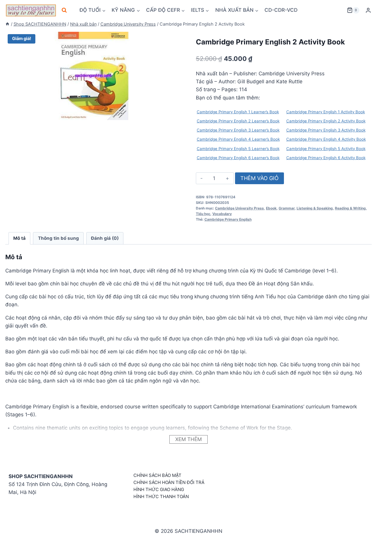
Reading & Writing (350, 208)
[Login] (368, 10)
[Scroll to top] (363, 538)
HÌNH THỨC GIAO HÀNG (158, 489)
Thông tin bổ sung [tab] (58, 238)
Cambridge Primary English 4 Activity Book (326, 139)
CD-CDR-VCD (280, 10)
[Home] (7, 23)
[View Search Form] (64, 10)
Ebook (271, 208)
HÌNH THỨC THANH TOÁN (161, 496)
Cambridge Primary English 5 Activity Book (326, 148)
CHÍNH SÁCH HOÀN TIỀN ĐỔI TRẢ (168, 482)
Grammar (287, 208)
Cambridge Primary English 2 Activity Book (326, 121)
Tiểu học (203, 214)
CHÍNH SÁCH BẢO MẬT (157, 475)
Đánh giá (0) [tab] (105, 238)
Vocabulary (222, 214)
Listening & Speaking (315, 208)
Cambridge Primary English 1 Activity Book (325, 111)
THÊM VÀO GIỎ (259, 178)
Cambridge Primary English (228, 219)
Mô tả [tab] (19, 238)
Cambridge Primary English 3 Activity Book (326, 130)
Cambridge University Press (239, 208)
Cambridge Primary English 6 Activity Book (326, 157)
